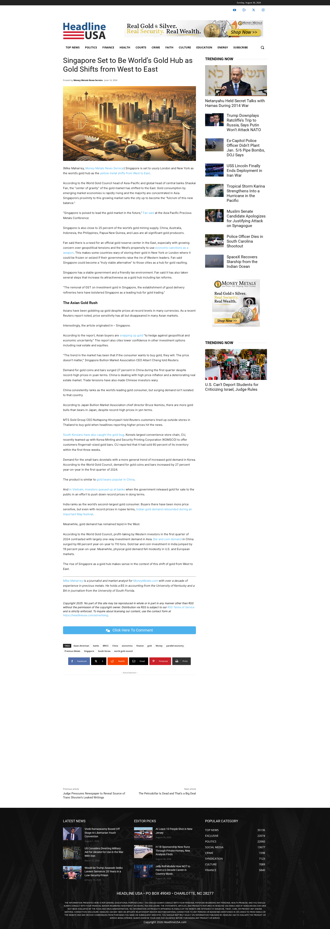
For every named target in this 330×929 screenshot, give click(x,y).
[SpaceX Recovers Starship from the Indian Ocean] (214, 261)
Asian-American (81, 645)
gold (149, 645)
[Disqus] (129, 730)
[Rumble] (244, 10)
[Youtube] (234, 10)
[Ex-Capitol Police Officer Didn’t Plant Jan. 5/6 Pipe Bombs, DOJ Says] (214, 144)
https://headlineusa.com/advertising (85, 615)
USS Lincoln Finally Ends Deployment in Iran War (244, 171)
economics (127, 645)
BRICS (105, 645)
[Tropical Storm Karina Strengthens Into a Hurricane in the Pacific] (214, 190)
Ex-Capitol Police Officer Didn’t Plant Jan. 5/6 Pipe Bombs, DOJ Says (246, 147)
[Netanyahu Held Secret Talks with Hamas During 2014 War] (236, 80)
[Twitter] (253, 10)
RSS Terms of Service (180, 607)
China (115, 645)
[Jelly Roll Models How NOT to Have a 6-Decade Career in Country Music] (143, 871)
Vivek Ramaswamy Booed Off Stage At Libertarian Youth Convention (102, 832)
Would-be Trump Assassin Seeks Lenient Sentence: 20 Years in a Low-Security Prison (104, 871)
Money (159, 645)
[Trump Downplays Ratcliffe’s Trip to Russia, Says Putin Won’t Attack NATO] (214, 119)
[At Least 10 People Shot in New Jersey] (143, 833)
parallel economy (175, 645)
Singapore (89, 651)
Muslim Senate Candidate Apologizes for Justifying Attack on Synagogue (246, 218)
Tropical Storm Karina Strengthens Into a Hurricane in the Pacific (246, 193)
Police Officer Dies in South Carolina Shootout (245, 241)
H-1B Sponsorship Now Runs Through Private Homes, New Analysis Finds (173, 850)
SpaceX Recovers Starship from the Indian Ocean (242, 262)
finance (140, 645)
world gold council (123, 651)
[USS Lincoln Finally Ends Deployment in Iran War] (214, 170)
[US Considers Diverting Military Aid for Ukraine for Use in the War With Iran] (72, 853)
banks (96, 645)
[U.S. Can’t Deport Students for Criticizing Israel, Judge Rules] (236, 364)
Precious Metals (72, 651)
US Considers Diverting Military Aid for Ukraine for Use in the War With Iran (104, 852)
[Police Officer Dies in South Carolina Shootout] (214, 240)
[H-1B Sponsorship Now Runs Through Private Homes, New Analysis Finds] (143, 851)
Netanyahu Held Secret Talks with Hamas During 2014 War (235, 103)
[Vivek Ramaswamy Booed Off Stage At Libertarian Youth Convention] (72, 833)
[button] (262, 47)
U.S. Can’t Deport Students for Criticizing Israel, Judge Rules (231, 387)
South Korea (104, 651)
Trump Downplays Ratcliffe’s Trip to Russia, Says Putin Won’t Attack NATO (244, 122)
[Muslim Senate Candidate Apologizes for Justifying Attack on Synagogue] (214, 215)
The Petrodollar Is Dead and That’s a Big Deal (167, 793)
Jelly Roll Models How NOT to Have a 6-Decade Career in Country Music (173, 870)
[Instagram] (263, 10)
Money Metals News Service (88, 80)
